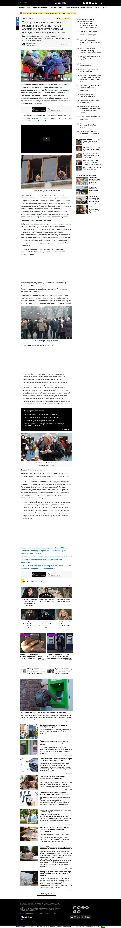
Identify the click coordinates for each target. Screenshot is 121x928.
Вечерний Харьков (37, 121)
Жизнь (61, 7)
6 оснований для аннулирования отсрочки (39, 421)
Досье (29, 7)
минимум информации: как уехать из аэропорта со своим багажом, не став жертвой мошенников (46, 559)
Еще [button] (103, 7)
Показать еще (65, 429)
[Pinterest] (96, 3)
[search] (100, 2)
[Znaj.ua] (60, 3)
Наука (97, 7)
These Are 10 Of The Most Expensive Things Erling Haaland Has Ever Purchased (92, 162)
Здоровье (90, 7)
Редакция (47, 913)
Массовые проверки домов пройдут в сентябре (40, 414)
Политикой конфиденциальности (65, 926)
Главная (22, 7)
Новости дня (71, 13)
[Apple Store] (75, 917)
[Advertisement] (46, 268)
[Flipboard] (93, 3)
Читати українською (63, 18)
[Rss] (90, 3)
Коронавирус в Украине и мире (55, 13)
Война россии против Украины (33, 13)
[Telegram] (84, 3)
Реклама (41, 913)
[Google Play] (86, 917)
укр (20, 2)
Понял (103, 926)
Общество (75, 7)
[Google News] (87, 907)
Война (67, 7)
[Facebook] (17, 18)
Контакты (54, 913)
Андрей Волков (31, 43)
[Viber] (87, 3)
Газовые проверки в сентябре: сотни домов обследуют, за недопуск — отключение (44, 424)
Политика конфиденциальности (28, 913)
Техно (82, 7)
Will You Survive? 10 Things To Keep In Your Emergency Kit (91, 149)
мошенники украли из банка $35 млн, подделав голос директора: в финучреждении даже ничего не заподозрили (44, 550)
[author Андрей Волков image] (24, 44)
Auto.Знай (53, 7)
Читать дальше (46, 894)
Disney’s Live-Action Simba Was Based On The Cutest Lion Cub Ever (91, 155)
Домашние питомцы (40, 7)
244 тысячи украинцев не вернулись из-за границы (42, 417)
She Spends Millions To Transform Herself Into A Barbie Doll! (63, 624)
